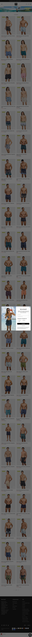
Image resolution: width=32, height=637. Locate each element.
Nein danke (23, 325)
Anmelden (23, 323)
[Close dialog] (29, 307)
